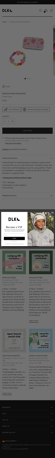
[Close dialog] (52, 213)
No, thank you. (14, 241)
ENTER (14, 238)
